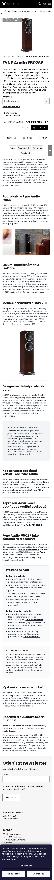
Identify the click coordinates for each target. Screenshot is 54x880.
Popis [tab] (12, 148)
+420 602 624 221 (13, 837)
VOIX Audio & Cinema (15, 840)
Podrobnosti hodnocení (37, 56)
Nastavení (26, 865)
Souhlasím (38, 873)
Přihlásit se (11, 797)
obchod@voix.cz (13, 834)
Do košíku (41, 127)
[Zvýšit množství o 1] (27, 127)
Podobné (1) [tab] (26, 153)
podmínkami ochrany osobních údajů (23, 787)
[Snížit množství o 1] (17, 127)
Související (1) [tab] (24, 148)
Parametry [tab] (37, 148)
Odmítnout (13, 873)
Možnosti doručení (11, 106)
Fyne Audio (16, 115)
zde (14, 859)
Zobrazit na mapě (10, 819)
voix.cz (9, 842)
